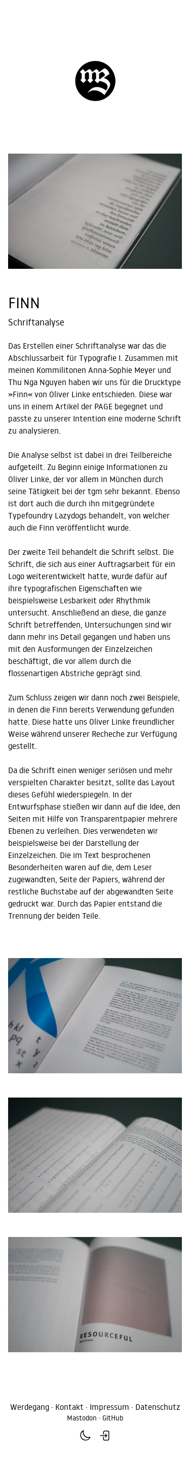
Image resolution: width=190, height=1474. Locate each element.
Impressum (109, 1407)
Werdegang (29, 1407)
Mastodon (82, 1417)
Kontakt (69, 1407)
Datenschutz (157, 1407)
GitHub (112, 1417)
